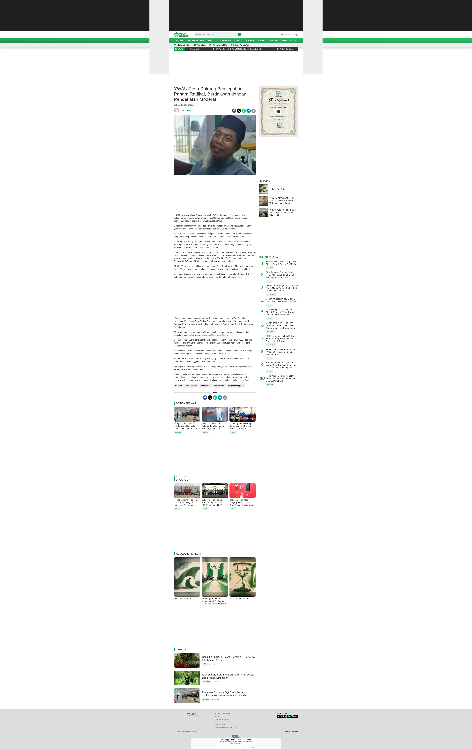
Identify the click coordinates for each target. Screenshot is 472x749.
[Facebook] (234, 111)
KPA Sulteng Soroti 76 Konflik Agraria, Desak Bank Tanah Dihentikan (228, 676)
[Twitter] (239, 111)
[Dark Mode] (296, 34)
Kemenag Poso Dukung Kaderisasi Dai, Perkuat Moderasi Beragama (240, 426)
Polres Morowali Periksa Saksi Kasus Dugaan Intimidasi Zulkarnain (185, 502)
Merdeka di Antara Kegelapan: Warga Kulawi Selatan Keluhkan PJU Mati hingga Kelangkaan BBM (281, 366)
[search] (239, 34)
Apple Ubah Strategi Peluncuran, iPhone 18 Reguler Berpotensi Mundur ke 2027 (281, 352)
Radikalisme (219, 386)
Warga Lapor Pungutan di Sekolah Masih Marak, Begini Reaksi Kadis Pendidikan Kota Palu (282, 288)
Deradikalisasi (191, 386)
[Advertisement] (236, 15)
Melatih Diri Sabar (182, 599)
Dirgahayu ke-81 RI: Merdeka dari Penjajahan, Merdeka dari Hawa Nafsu (214, 601)
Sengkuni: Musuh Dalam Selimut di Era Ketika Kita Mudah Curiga (228, 658)
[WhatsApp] (244, 111)
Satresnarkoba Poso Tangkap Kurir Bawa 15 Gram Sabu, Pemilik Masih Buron (241, 504)
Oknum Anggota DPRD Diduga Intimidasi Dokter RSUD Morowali (281, 300)
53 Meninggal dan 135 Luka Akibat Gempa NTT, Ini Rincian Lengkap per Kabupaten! (280, 312)
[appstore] (281, 717)
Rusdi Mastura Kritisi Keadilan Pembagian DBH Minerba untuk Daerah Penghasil (280, 378)
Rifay (189, 110)
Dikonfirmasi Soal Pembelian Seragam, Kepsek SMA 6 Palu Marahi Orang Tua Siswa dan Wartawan (280, 326)
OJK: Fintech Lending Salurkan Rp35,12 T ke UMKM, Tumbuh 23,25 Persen (212, 504)
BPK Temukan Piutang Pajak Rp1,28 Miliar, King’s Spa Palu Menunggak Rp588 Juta (280, 275)
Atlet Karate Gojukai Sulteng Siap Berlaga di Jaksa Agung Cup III (213, 426)
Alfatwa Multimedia (291, 731)
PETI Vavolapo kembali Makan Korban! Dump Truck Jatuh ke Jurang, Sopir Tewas (280, 338)
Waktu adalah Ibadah (239, 599)
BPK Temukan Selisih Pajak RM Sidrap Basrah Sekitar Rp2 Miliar (282, 212)
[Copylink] (253, 111)
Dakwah (178, 386)
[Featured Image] (215, 174)
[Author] (176, 110)
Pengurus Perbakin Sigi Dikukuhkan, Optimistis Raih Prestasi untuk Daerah (187, 426)
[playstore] (292, 717)
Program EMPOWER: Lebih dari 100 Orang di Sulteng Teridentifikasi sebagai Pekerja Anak (282, 202)
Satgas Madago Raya (236, 386)
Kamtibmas (205, 386)
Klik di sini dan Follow (236, 743)
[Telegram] (248, 111)
